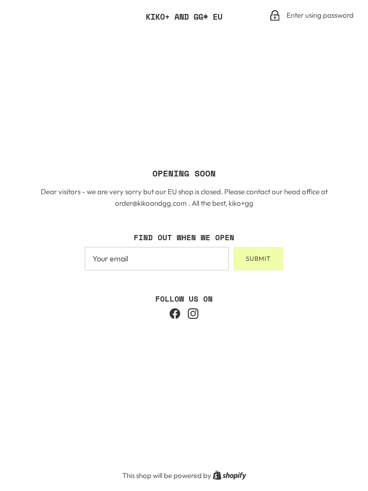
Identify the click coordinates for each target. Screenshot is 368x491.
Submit (258, 258)
